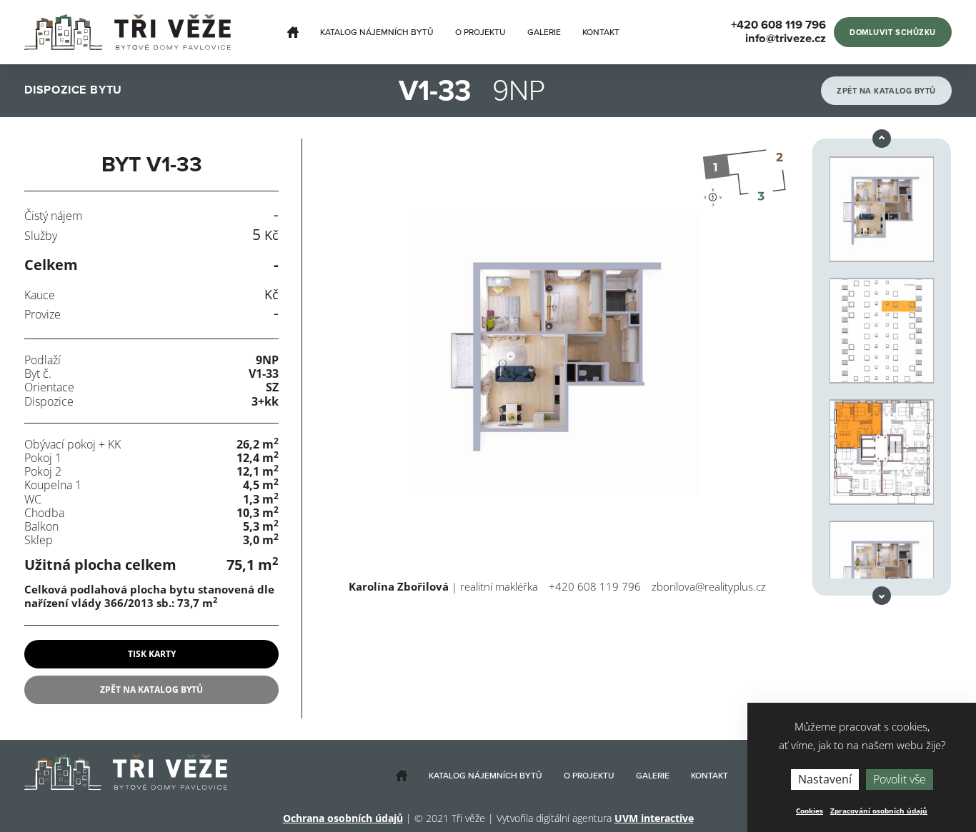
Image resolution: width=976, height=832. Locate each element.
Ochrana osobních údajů (343, 818)
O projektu (480, 32)
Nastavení (825, 779)
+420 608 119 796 (595, 586)
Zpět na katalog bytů (886, 91)
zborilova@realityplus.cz (709, 586)
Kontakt (600, 32)
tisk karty (152, 654)
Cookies (809, 811)
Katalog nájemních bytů (377, 32)
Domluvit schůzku (893, 32)
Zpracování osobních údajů (878, 811)
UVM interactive (654, 818)
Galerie (544, 32)
